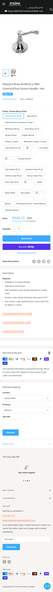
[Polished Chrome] (28, 184)
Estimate (10, 432)
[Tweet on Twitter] (44, 261)
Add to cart (26, 238)
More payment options (26, 252)
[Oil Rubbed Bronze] (30, 150)
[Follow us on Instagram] (9, 562)
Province (6, 404)
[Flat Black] (39, 195)
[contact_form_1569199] (47, 586)
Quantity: (7, 229)
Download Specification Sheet (17, 313)
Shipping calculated (19, 221)
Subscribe (11, 547)
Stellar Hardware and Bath (25, 587)
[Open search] (51, 9)
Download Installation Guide (17, 322)
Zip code (6, 416)
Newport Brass (10, 99)
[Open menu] (4, 4)
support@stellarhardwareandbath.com (19, 520)
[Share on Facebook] (34, 261)
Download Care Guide (13, 331)
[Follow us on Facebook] (4, 562)
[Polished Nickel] (9, 161)
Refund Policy (8, 444)
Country (6, 392)
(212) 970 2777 (9, 515)
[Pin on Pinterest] (39, 261)
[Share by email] (48, 261)
